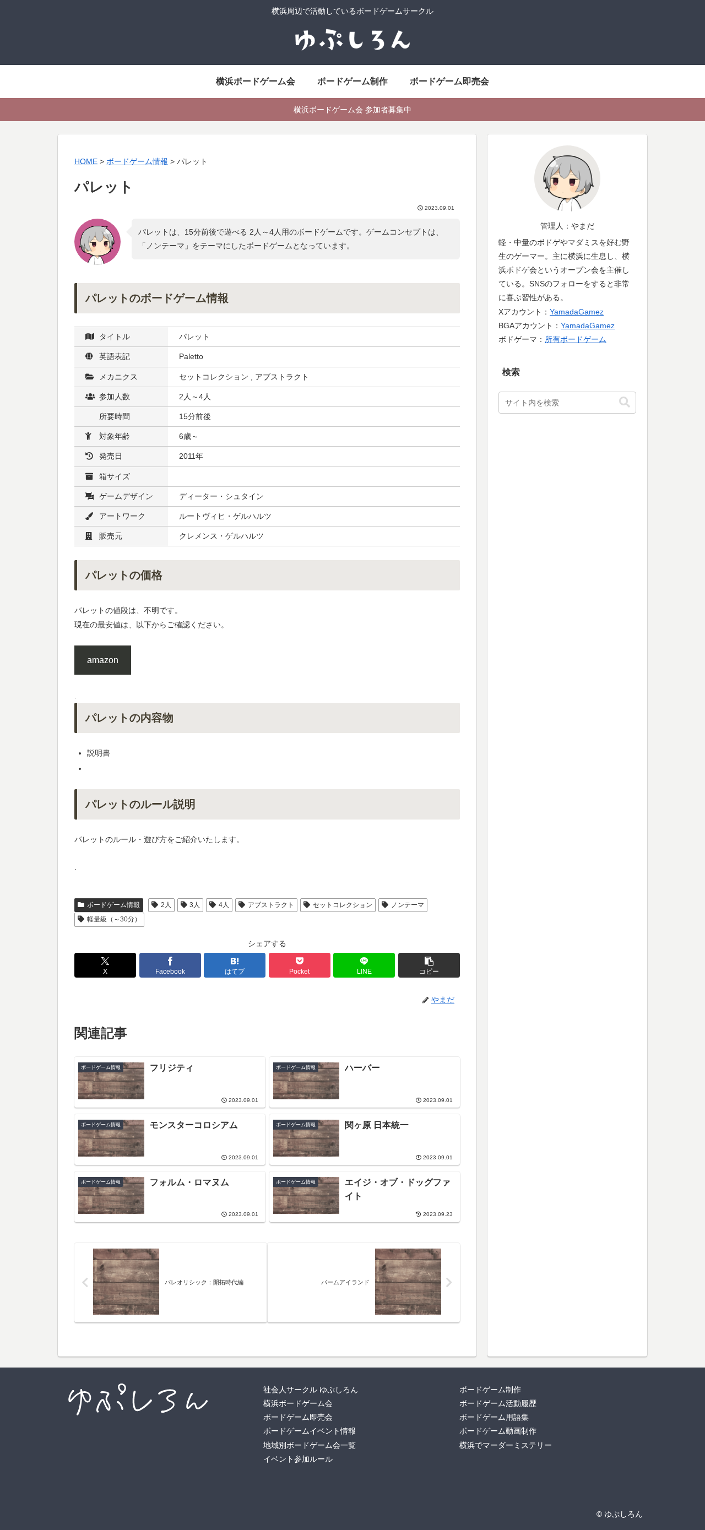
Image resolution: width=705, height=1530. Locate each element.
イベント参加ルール (298, 1459)
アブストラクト (271, 905)
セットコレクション (342, 905)
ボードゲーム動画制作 (497, 1430)
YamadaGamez (577, 311)
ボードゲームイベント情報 (309, 1430)
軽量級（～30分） (114, 919)
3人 (194, 905)
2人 (166, 905)
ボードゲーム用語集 (494, 1417)
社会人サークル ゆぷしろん (310, 1389)
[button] (429, 965)
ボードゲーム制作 (490, 1389)
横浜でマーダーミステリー (505, 1445)
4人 (224, 905)
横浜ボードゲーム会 (298, 1403)
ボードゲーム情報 (113, 905)
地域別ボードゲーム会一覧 (309, 1445)
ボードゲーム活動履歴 (497, 1403)
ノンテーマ (407, 905)
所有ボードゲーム (575, 339)
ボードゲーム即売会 (298, 1417)
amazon (102, 660)
